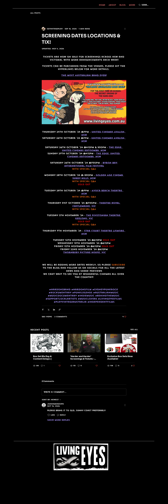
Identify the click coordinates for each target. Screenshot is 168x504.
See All (134, 329)
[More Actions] (125, 405)
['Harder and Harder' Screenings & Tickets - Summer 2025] (84, 343)
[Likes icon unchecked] (48, 415)
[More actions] (125, 28)
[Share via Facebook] (43, 309)
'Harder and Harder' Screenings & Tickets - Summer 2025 (82, 357)
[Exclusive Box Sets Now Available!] (121, 343)
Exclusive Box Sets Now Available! (120, 357)
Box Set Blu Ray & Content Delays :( (42, 357)
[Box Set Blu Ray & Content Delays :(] (46, 343)
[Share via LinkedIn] (54, 309)
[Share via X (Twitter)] (48, 309)
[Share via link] (60, 309)
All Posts (35, 13)
